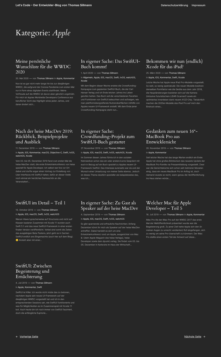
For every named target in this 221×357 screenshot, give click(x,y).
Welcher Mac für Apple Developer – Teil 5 (168, 205)
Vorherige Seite (27, 336)
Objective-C (56, 152)
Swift (116, 77)
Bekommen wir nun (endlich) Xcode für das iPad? (174, 64)
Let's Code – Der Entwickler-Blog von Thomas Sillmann (54, 5)
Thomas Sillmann (45, 78)
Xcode (84, 80)
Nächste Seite (194, 336)
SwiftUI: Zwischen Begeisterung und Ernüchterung (34, 271)
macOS (109, 77)
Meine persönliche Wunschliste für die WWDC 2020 (43, 67)
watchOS (130, 77)
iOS (102, 77)
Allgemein (88, 77)
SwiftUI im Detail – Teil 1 (41, 203)
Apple (59, 78)
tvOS (122, 77)
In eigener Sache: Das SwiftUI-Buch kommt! (110, 64)
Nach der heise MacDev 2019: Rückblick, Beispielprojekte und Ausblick (44, 137)
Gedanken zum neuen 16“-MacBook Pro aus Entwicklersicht (172, 137)
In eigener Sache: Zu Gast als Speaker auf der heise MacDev (109, 205)
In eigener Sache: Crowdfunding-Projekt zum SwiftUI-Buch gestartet (108, 137)
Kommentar (69, 78)
